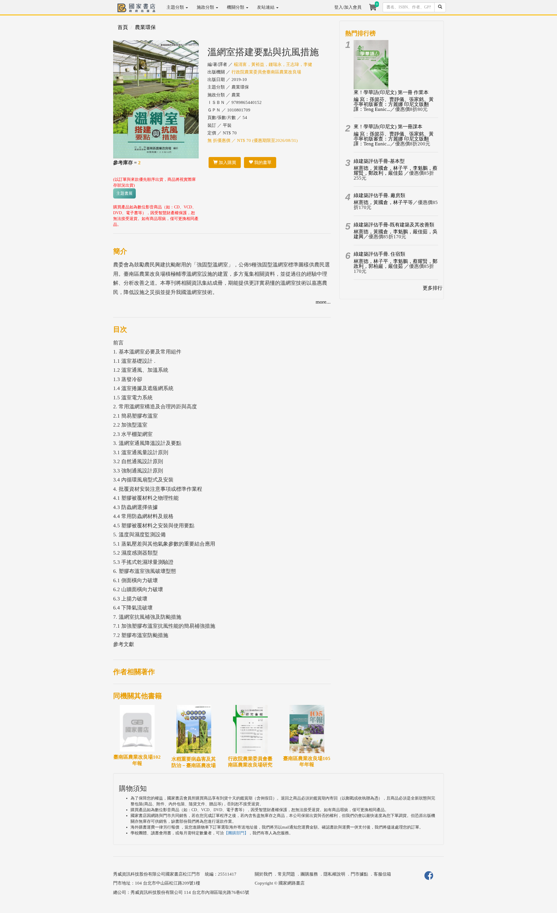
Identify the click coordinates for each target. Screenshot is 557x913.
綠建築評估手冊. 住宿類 (379, 254)
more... (323, 302)
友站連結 (266, 7)
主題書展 (124, 193)
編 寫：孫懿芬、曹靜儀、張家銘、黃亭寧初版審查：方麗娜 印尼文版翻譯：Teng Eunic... (394, 104)
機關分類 (236, 7)
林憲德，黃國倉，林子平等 (383, 202)
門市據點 (359, 874)
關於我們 (263, 874)
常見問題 (286, 874)
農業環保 (145, 27)
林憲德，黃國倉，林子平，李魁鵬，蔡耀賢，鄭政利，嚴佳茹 (395, 170)
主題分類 (176, 7)
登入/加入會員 (347, 7)
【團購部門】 (236, 833)
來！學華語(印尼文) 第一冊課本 (388, 126)
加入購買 (227, 162)
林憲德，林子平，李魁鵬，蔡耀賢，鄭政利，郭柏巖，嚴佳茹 (395, 264)
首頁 (122, 27)
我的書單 (262, 162)
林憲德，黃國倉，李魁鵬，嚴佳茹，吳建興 (395, 234)
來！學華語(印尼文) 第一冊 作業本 (391, 92)
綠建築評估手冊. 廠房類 (379, 195)
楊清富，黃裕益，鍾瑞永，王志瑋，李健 (273, 64)
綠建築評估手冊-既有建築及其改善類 (394, 225)
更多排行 (432, 288)
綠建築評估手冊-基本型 (379, 161)
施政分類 (206, 7)
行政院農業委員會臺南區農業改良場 (266, 72)
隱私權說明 (334, 874)
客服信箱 (382, 874)
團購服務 (309, 874)
